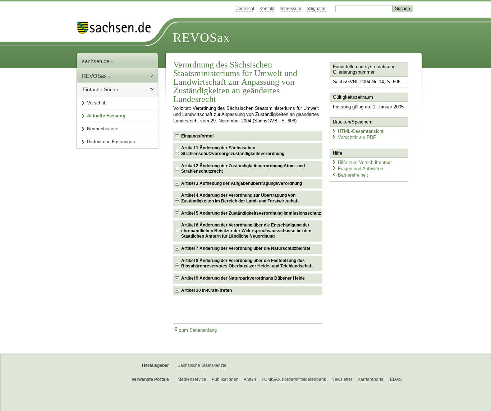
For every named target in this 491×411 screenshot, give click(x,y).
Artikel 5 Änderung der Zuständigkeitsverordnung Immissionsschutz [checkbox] (251, 213)
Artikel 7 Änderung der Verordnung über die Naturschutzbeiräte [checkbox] (246, 248)
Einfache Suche (100, 89)
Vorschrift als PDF (357, 137)
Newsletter (341, 379)
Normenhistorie (102, 128)
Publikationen (225, 379)
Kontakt (267, 8)
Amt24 (250, 379)
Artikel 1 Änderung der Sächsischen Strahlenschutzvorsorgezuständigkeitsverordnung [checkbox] (232, 150)
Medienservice (192, 379)
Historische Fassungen (111, 141)
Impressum (290, 8)
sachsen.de (96, 61)
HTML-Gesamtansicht (361, 131)
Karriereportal (371, 379)
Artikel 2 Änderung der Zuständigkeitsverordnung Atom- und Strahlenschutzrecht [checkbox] (243, 168)
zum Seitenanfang (198, 330)
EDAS (396, 379)
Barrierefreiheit (353, 175)
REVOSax (201, 38)
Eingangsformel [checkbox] (197, 136)
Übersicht (244, 8)
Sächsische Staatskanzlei (203, 365)
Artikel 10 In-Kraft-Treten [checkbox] (206, 290)
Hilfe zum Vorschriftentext (365, 162)
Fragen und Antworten (360, 168)
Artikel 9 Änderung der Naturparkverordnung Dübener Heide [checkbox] (243, 278)
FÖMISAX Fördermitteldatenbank (294, 379)
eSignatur (316, 8)
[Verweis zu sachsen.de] (117, 28)
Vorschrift (97, 103)
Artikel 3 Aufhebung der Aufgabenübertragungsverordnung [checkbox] (241, 183)
